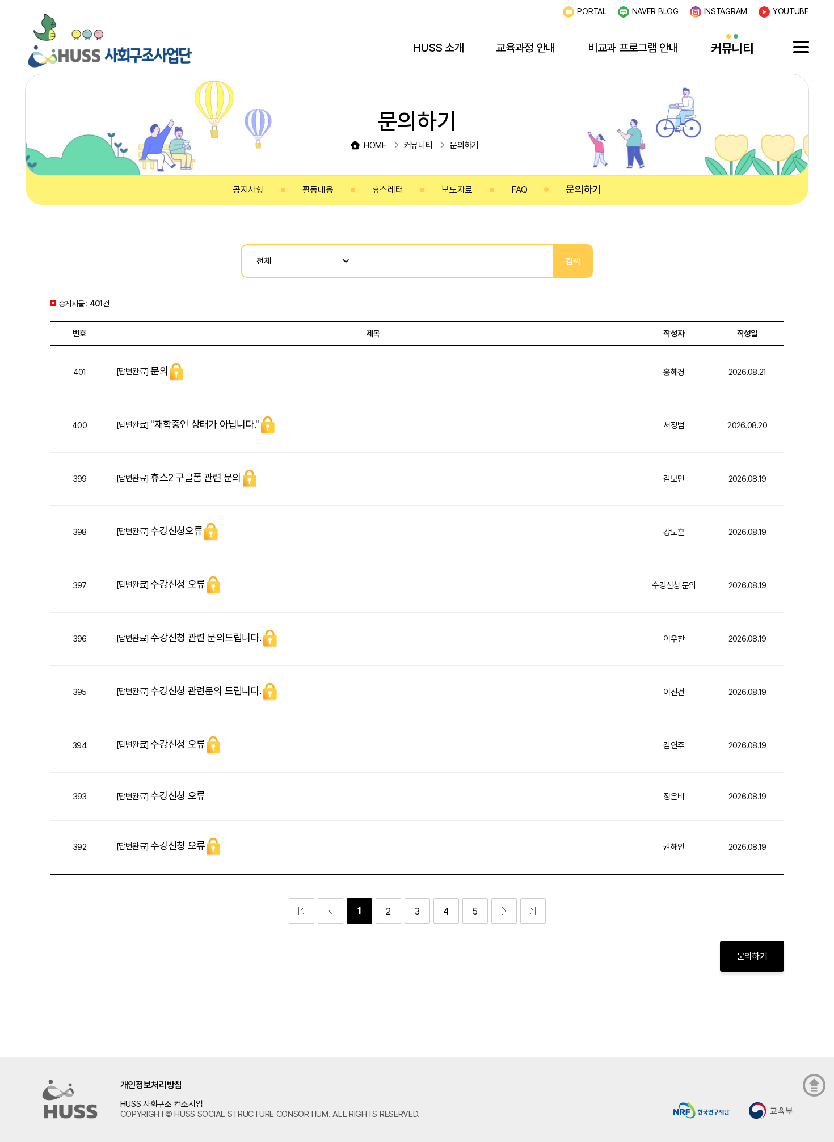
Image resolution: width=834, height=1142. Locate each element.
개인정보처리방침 (151, 1085)
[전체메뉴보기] (801, 47)
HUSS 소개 (438, 47)
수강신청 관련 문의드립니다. (205, 637)
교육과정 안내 (525, 47)
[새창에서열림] (701, 1109)
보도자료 (457, 189)
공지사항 (248, 189)
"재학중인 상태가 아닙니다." (204, 424)
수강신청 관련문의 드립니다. (205, 691)
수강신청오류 (176, 531)
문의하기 (583, 189)
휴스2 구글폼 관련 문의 (195, 477)
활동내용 (318, 189)
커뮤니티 (732, 48)
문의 (159, 371)
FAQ (519, 189)
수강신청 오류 (177, 584)
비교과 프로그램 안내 (633, 47)
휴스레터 (387, 189)
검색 (573, 261)
